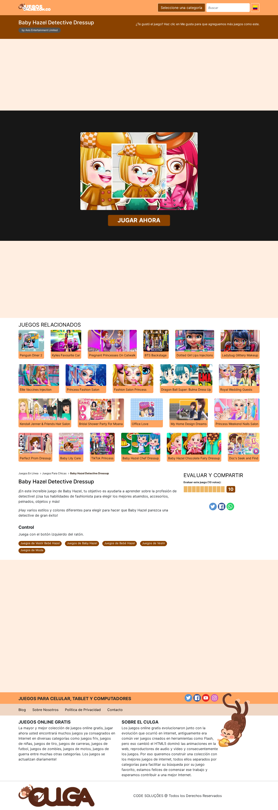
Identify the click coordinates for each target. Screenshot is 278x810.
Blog (22, 710)
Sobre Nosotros (45, 710)
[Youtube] (206, 698)
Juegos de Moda (31, 550)
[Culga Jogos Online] (56, 795)
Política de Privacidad (83, 710)
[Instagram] (214, 698)
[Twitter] (213, 506)
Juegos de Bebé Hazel (119, 543)
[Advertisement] (139, 74)
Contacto (115, 710)
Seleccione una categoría (181, 7)
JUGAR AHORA (139, 220)
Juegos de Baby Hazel (82, 543)
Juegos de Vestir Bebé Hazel (40, 543)
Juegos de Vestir (153, 543)
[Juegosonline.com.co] (34, 7)
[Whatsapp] (230, 506)
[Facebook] (221, 506)
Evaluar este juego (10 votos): (202, 482)
